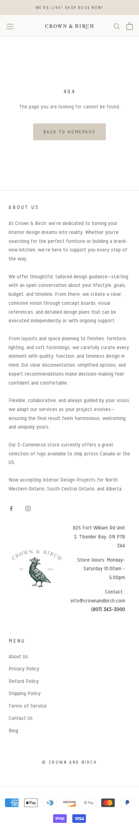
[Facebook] (11, 508)
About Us (18, 656)
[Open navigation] (10, 26)
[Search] (117, 26)
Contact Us (21, 717)
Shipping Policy (25, 693)
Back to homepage (69, 132)
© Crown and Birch (69, 762)
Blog (13, 730)
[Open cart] (130, 26)
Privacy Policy (24, 668)
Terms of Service (28, 705)
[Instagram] (28, 508)
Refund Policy (24, 681)
